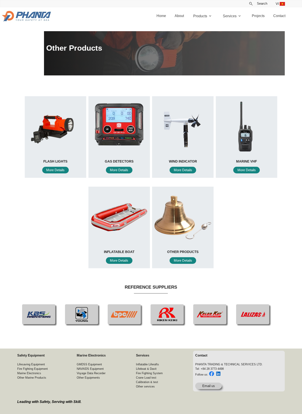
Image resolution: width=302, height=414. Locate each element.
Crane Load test (146, 377)
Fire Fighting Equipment (32, 368)
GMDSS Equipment (89, 364)
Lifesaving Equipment (31, 364)
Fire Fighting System (149, 373)
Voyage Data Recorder (91, 373)
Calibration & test (147, 382)
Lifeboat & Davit (146, 368)
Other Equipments (88, 377)
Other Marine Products (31, 377)
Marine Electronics (29, 373)
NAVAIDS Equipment (90, 368)
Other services (145, 386)
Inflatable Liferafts (147, 364)
